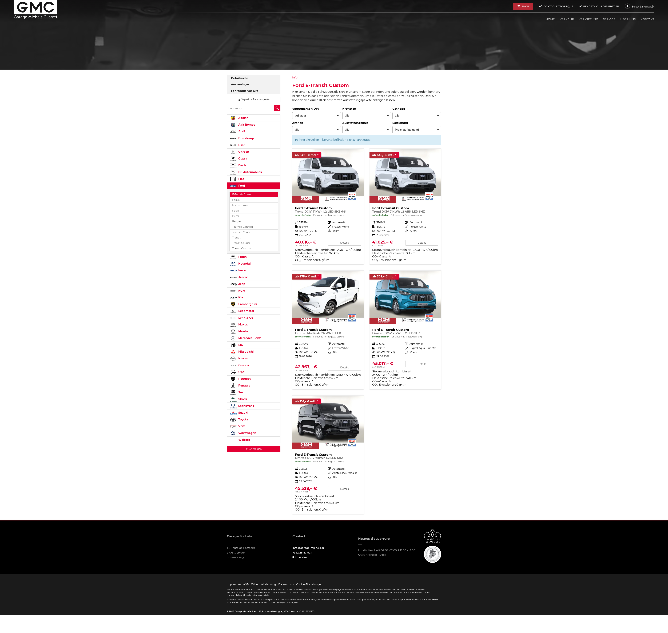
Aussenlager (240, 84)
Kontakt (647, 19)
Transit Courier (241, 243)
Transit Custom (241, 248)
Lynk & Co (245, 317)
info (294, 77)
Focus (236, 199)
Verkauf (567, 19)
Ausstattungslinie (355, 123)
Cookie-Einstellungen (309, 584)
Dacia (241, 165)
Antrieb (297, 123)
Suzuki (242, 412)
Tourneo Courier (242, 232)
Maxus (242, 324)
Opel (241, 372)
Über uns (628, 19)
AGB (246, 584)
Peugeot (244, 378)
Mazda (242, 331)
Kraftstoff (349, 108)
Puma (236, 216)
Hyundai (244, 263)
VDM (241, 426)
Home (550, 19)
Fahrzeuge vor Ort (244, 91)
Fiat (240, 179)
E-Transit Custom (242, 194)
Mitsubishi (245, 351)
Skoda (242, 399)
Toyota (242, 419)
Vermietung (588, 19)
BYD (241, 145)
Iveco (241, 270)
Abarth (242, 118)
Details (344, 242)
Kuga (235, 210)
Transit (236, 237)
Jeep (241, 284)
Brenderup (245, 138)
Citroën (243, 151)
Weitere (243, 439)
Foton (242, 256)
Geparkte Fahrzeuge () (255, 99)
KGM (241, 290)
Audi (241, 131)
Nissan (242, 358)
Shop (525, 6)
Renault (243, 385)
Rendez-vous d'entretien (601, 6)
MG (240, 345)
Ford (241, 185)
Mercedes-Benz (249, 338)
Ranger (236, 221)
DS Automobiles (249, 172)
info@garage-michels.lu (308, 548)
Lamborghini (247, 304)
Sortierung (400, 123)
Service (609, 19)
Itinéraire (301, 557)
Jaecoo (242, 277)
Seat (241, 392)
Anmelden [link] (255, 449)
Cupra (242, 158)
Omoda (243, 365)
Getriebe (398, 108)
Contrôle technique (558, 6)
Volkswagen (246, 433)
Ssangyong (246, 406)
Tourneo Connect (242, 226)
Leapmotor (245, 311)
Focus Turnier (240, 205)
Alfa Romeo (246, 124)
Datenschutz (286, 584)
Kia (240, 297)
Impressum (234, 584)
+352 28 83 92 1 (302, 552)
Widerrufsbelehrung (263, 584)
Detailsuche (239, 78)
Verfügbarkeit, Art (305, 108)
